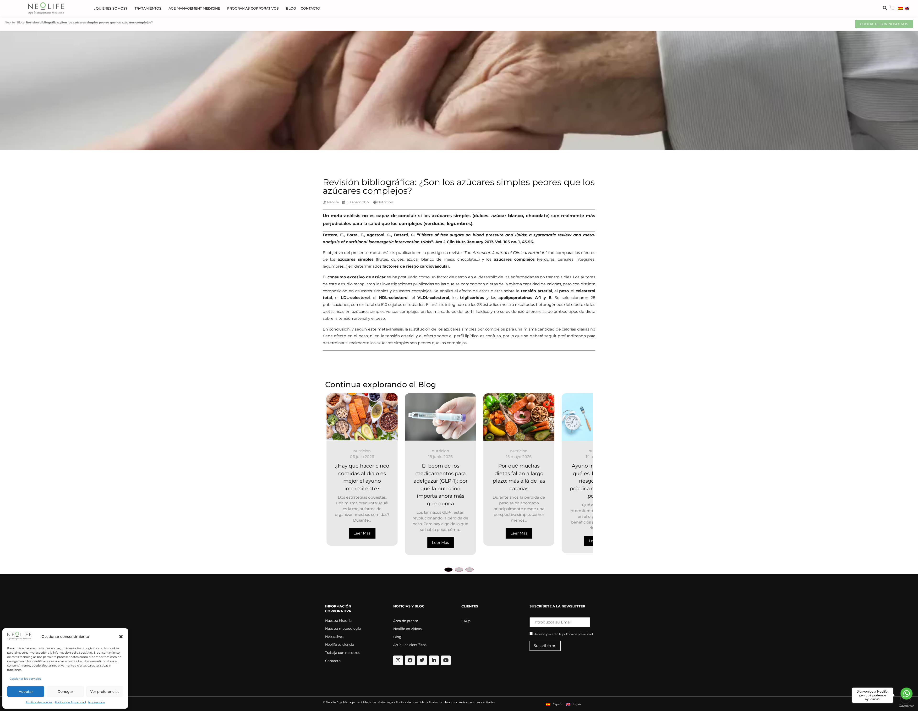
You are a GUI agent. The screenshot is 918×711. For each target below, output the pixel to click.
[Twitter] (422, 660)
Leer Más (360, 542)
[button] (121, 636)
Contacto (310, 8)
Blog (291, 8)
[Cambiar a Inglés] (907, 8)
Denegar (65, 691)
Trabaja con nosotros (342, 652)
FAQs (465, 621)
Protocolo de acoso (443, 702)
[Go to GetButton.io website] (906, 706)
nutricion (361, 451)
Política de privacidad (411, 702)
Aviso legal (385, 702)
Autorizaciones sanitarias (477, 702)
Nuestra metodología (343, 628)
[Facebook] (410, 660)
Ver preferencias (105, 691)
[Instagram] (398, 660)
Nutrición (385, 202)
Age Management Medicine (194, 8)
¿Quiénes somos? (110, 8)
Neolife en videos (407, 629)
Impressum (96, 702)
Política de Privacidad (70, 702)
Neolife (10, 22)
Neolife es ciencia (339, 644)
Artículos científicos (409, 645)
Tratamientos (148, 8)
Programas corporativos (253, 8)
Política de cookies (39, 702)
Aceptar (26, 691)
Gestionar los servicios (25, 678)
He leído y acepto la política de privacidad (563, 634)
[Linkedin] (434, 660)
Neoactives (334, 636)
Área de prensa (405, 621)
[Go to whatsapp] (907, 694)
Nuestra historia (338, 620)
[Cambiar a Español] (900, 8)
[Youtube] (446, 660)
